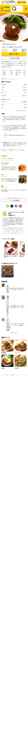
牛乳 (2, 89)
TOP (2, 374)
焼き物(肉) (12, 374)
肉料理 (6, 374)
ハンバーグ (19, 374)
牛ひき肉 (3, 84)
